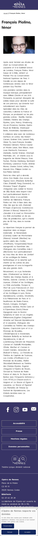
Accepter (27, 532)
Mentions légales (19, 439)
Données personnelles (19, 447)
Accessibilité (19, 423)
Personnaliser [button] (7, 526)
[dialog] (19, 522)
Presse (19, 431)
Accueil (6, 13)
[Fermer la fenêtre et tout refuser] (36, 509)
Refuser (9, 532)
